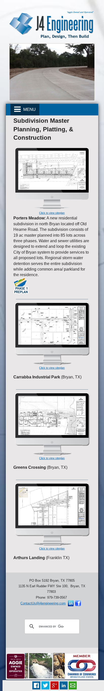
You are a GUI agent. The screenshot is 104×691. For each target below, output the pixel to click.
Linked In (64, 685)
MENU (28, 109)
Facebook (36, 685)
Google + (54, 685)
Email (73, 685)
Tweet (45, 685)
